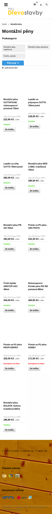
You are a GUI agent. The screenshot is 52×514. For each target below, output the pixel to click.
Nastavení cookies (38, 507)
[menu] (6, 4)
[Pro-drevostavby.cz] (26, 12)
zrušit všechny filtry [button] (11, 67)
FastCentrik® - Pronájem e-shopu (15, 507)
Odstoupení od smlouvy (12, 510)
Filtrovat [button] (11, 63)
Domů (4, 24)
